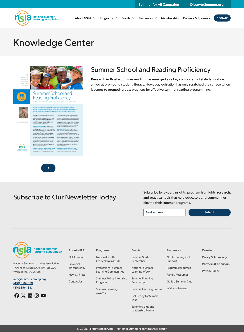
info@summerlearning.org (29, 279)
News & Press (77, 274)
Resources (146, 18)
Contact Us (75, 281)
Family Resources (177, 274)
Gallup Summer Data (180, 281)
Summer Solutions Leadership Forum (143, 308)
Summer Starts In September (142, 258)
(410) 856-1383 (23, 287)
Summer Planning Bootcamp (142, 280)
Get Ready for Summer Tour (145, 297)
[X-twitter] (23, 295)
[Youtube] (43, 295)
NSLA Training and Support (178, 258)
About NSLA (83, 18)
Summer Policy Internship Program (111, 280)
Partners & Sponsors (196, 18)
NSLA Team (76, 257)
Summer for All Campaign (159, 4)
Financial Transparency (77, 265)
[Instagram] (36, 295)
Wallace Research (178, 288)
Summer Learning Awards (107, 290)
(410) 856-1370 (23, 283)
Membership (170, 18)
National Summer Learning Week (142, 269)
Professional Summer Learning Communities (110, 269)
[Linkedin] (30, 295)
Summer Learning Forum (147, 289)
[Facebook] (16, 295)
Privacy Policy (210, 270)
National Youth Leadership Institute (108, 258)
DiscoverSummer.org (207, 4)
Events (125, 18)
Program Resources (179, 267)
